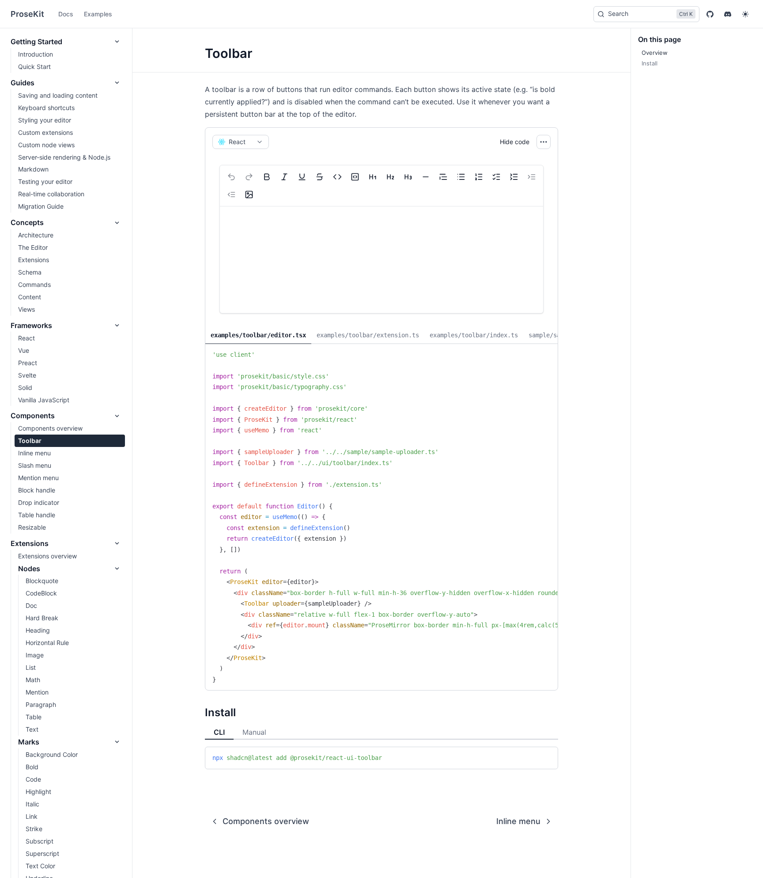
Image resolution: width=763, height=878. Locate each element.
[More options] (543, 142)
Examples (98, 14)
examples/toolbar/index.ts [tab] (474, 335)
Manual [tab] (254, 732)
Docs (65, 14)
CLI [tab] (219, 732)
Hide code (514, 141)
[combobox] (240, 142)
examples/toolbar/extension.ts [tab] (368, 335)
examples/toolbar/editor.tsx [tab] (258, 335)
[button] (745, 14)
